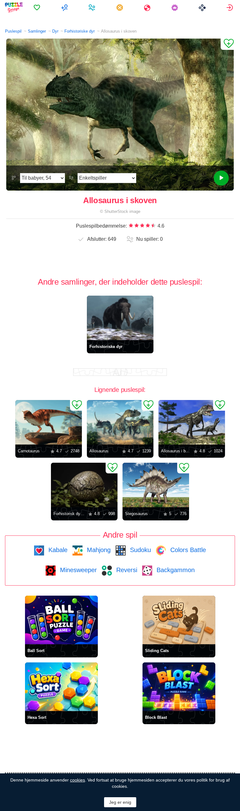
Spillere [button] (92, 7)
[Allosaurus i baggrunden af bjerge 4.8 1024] (191, 422)
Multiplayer (65, 7)
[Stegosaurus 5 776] (155, 485)
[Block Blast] (178, 686)
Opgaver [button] (120, 7)
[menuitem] (37, 7)
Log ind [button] (230, 7)
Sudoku (139, 549)
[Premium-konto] (175, 7)
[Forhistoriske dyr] (120, 318)
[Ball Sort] (61, 620)
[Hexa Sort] (61, 686)
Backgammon (175, 569)
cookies (77, 779)
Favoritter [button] (37, 7)
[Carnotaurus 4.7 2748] (48, 422)
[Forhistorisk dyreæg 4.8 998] (84, 485)
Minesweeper (77, 569)
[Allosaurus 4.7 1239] (120, 422)
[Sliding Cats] (178, 620)
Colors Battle (187, 549)
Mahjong (98, 549)
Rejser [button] (147, 7)
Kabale (57, 549)
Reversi (125, 569)
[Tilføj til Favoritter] (227, 44)
